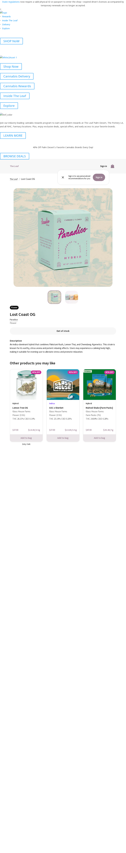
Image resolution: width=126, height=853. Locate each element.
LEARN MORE (12, 135)
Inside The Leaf (10, 20)
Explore (6, 28)
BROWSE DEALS (14, 156)
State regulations (11, 1)
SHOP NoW (11, 41)
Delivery (6, 24)
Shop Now (10, 66)
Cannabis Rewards (17, 86)
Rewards (6, 16)
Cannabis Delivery (16, 76)
